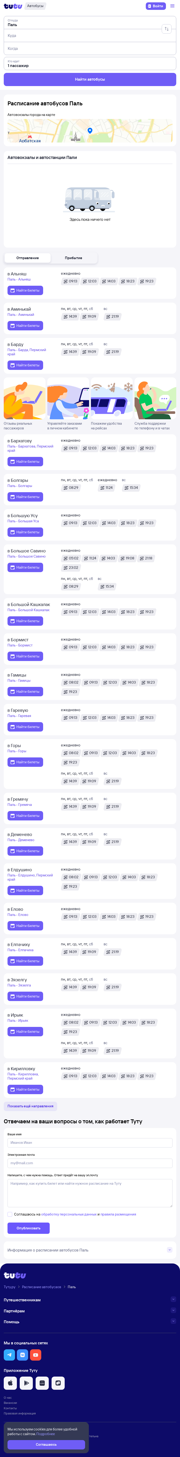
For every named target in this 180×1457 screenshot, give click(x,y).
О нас (8, 1397)
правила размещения (118, 1214)
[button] (28, 258)
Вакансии (10, 1403)
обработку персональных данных (69, 1214)
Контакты (10, 1408)
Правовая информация (20, 1413)
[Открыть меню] (173, 6)
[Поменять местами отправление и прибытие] (167, 29)
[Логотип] (13, 6)
